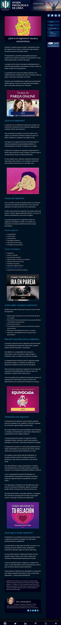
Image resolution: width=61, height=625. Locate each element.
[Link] (36, 581)
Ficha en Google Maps (47, 621)
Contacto (56, 621)
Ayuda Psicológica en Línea (27, 621)
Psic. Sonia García (23, 601)
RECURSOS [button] (52, 36)
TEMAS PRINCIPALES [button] (53, 32)
